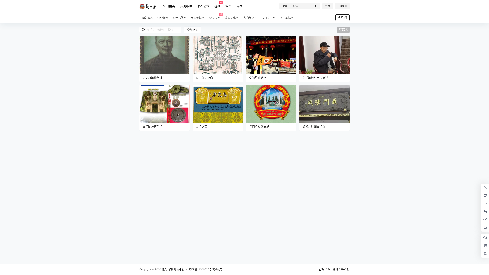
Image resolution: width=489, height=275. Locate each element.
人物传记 (248, 17)
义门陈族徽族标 (259, 127)
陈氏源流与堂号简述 (315, 78)
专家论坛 (196, 17)
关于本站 (285, 17)
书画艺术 (203, 6)
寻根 (239, 6)
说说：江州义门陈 (313, 127)
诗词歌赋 (186, 6)
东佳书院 (178, 17)
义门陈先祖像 (204, 78)
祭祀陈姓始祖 (257, 78)
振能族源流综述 (152, 78)
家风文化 (230, 17)
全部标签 (192, 29)
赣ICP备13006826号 (200, 269)
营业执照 (217, 269)
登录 (327, 6)
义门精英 (169, 6)
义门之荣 (201, 127)
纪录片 (215, 16)
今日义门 (267, 17)
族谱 (228, 6)
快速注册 (342, 6)
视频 (217, 4)
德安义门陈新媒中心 (172, 269)
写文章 (344, 17)
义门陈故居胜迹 (152, 127)
